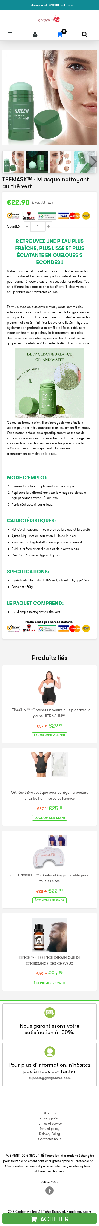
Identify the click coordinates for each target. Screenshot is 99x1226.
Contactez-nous (49, 1139)
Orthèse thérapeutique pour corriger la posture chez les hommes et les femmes (49, 795)
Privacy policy (50, 1118)
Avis (50, 203)
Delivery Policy (49, 1134)
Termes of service (49, 1123)
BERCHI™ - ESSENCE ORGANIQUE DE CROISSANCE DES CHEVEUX (50, 960)
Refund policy (49, 1129)
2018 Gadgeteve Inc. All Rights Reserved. (37, 1212)
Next (93, 161)
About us (49, 1113)
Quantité (13, 226)
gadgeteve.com (80, 1212)
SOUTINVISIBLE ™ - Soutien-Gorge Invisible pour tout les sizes (49, 878)
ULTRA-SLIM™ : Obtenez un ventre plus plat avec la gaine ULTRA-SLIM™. (49, 713)
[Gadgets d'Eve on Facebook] (49, 1190)
